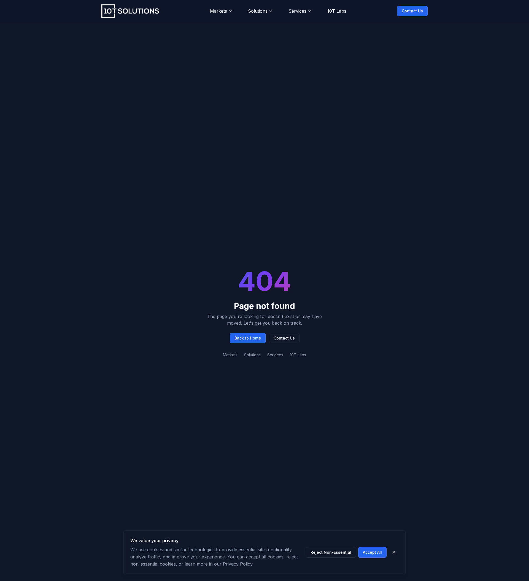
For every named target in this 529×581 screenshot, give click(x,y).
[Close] (394, 552)
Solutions (258, 11)
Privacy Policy (237, 564)
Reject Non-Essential (331, 552)
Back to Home (247, 338)
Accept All (372, 552)
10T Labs (336, 11)
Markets (218, 11)
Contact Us (412, 11)
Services (297, 11)
